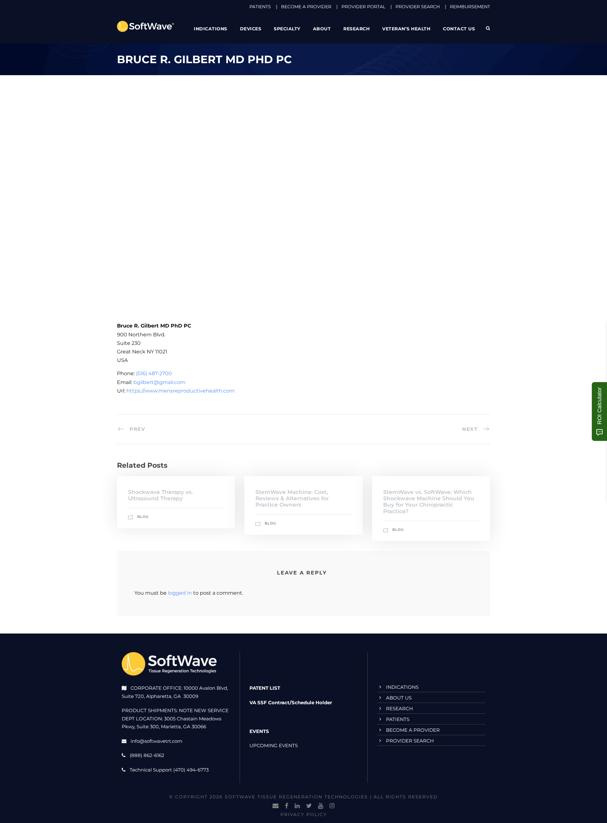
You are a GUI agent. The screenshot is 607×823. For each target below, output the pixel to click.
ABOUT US (399, 698)
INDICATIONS (402, 687)
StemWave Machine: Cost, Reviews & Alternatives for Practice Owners (292, 498)
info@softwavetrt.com (156, 741)
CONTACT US (459, 29)
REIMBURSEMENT (470, 6)
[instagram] (331, 806)
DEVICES (250, 29)
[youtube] (320, 806)
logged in (180, 593)
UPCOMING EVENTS (273, 745)
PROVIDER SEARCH (417, 6)
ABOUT (322, 29)
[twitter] (309, 806)
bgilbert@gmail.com (159, 382)
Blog (143, 516)
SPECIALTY (287, 29)
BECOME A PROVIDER (306, 6)
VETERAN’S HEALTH (406, 29)
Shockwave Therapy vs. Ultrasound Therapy (160, 495)
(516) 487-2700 (154, 373)
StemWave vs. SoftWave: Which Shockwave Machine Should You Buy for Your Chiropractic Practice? (428, 501)
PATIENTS (260, 6)
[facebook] (286, 806)
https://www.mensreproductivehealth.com (180, 391)
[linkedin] (297, 806)
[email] (276, 806)
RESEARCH (356, 29)
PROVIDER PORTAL (363, 6)
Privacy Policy (303, 814)
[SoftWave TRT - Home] (145, 26)
